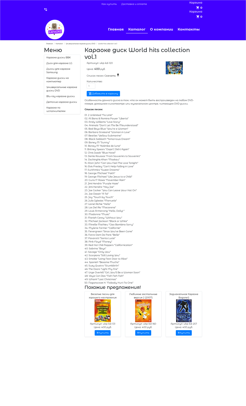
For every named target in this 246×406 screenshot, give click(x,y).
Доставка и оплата (134, 4)
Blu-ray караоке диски (60, 96)
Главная (116, 29)
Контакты (189, 29)
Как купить (109, 4)
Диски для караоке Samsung (58, 71)
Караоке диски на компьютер (57, 80)
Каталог (136, 29)
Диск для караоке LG (59, 63)
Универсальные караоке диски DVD (61, 89)
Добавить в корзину (103, 93)
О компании (161, 29)
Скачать (112, 75)
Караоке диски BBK (58, 57)
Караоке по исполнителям (55, 109)
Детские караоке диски (61, 102)
